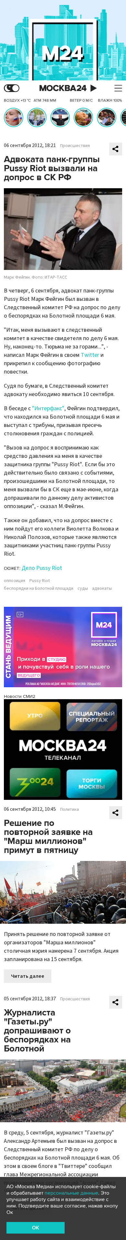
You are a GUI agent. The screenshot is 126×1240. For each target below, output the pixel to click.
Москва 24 (63, 88)
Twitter (90, 355)
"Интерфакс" (48, 408)
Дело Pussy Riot (42, 568)
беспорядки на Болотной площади (38, 588)
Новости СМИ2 (19, 696)
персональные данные (71, 1193)
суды (83, 588)
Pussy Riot (39, 580)
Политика (69, 809)
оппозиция (14, 580)
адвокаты (102, 588)
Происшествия (75, 146)
